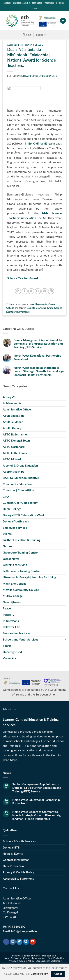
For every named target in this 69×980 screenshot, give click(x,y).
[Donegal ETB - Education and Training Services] (31, 20)
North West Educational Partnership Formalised (37, 357)
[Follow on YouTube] (33, 942)
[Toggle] (64, 639)
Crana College (34, 45)
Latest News (11, 558)
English (39, 34)
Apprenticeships (13, 471)
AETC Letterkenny (15, 453)
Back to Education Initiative (21, 477)
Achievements (15, 45)
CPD (6, 496)
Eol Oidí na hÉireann (42, 143)
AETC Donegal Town (16, 440)
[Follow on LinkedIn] (26, 942)
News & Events (13, 853)
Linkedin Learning (21, 2)
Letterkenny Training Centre (21, 571)
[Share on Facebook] (25, 291)
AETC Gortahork (14, 446)
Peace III (8, 608)
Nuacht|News (12, 602)
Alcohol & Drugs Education (20, 465)
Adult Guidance (13, 422)
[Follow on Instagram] (13, 942)
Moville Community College (21, 589)
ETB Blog (60, 2)
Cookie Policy (39, 973)
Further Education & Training (21, 540)
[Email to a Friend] (38, 291)
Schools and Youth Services (20, 639)
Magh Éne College (14, 583)
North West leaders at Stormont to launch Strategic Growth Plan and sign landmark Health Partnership (39, 371)
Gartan (7, 546)
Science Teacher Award (22, 278)
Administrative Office (17, 409)
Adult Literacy (12, 428)
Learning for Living (15, 564)
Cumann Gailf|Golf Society (20, 502)
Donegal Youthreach (16, 521)
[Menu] (63, 21)
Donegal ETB (49, 76)
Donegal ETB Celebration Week (24, 515)
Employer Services (15, 527)
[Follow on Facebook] (6, 942)
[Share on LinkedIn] (51, 291)
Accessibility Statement (18, 878)
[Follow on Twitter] (19, 942)
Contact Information (16, 859)
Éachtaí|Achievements (18, 312)
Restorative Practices (17, 633)
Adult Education (13, 415)
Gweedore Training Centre (20, 552)
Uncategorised (12, 652)
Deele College (12, 509)
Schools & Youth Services (19, 841)
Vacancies (49, 2)
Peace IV (9, 614)
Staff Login (37, 2)
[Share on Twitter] (31, 291)
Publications (11, 621)
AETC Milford (12, 459)
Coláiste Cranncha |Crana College (44, 308)
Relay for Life (11, 627)
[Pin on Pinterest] (44, 291)
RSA (35, 8)
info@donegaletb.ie (24, 931)
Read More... (11, 760)
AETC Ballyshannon (16, 434)
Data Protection (13, 866)
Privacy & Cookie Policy (18, 872)
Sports (7, 645)
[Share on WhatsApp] (18, 291)
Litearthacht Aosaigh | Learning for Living (29, 577)
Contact (6, 2)
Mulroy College (13, 596)
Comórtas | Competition (18, 490)
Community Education (17, 484)
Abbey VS (9, 397)
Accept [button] (58, 974)
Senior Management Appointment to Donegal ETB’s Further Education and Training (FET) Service (38, 344)
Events (7, 533)
